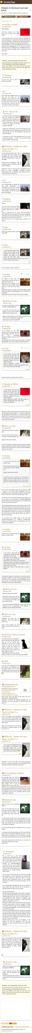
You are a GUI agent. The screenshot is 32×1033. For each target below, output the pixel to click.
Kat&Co (7, 199)
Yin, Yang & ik (11, 111)
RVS (6, 661)
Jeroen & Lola (11, 301)
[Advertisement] (16, 1009)
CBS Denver (16, 901)
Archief (10, 13)
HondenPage (9, 2)
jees (6, 227)
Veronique (10, 851)
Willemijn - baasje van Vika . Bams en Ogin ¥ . (15, 147)
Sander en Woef (11, 24)
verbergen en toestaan (7, 1031)
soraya (7, 274)
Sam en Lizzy (10, 426)
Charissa (8, 75)
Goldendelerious (11, 684)
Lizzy (6, 348)
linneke (7, 326)
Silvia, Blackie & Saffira (14, 773)
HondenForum (4, 13)
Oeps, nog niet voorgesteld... (22, 1027)
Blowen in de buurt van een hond (20, 13)
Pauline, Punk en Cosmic (14, 634)
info (24, 1029)
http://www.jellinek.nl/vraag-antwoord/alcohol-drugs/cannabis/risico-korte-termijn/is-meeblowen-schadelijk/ (10, 693)
